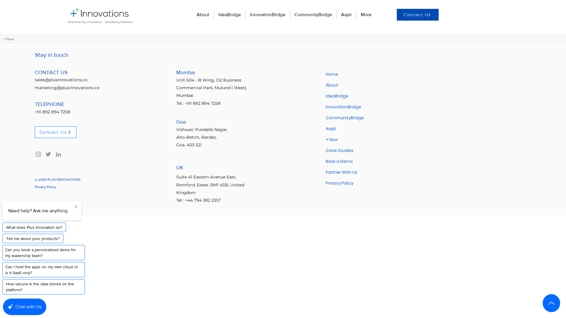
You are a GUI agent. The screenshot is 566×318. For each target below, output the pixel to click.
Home (332, 74)
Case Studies (339, 150)
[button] (418, 15)
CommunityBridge (345, 118)
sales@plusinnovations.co (61, 79)
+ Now (332, 140)
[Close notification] (76, 207)
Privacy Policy (339, 183)
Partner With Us (341, 172)
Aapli (331, 129)
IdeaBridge (337, 96)
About (332, 85)
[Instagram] (38, 154)
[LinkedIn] (58, 154)
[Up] (551, 303)
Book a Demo (339, 161)
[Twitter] (48, 154)
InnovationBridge (343, 107)
